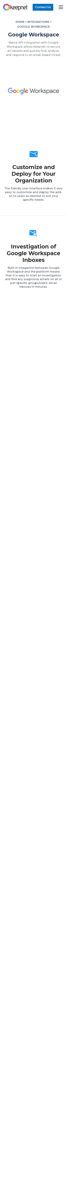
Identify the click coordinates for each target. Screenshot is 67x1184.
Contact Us (43, 7)
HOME (20, 22)
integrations (38, 22)
